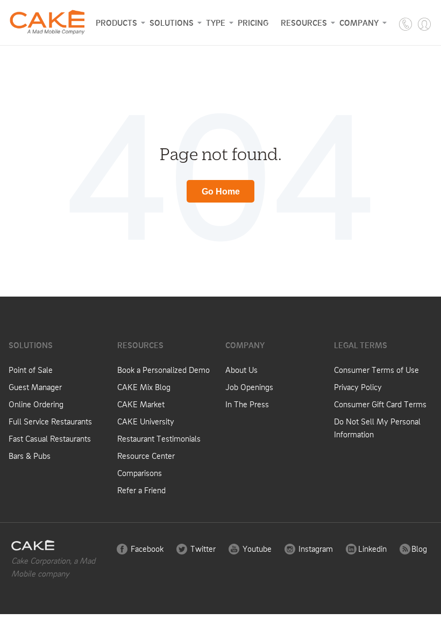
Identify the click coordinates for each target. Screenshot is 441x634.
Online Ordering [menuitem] (36, 404)
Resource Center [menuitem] (146, 455)
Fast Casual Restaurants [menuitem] (50, 438)
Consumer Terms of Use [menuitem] (376, 369)
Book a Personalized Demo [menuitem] (163, 369)
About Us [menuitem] (241, 369)
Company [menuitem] (359, 22)
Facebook (146, 548)
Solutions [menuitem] (172, 22)
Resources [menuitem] (304, 22)
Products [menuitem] (116, 22)
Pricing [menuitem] (253, 22)
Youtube (256, 548)
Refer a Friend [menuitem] (141, 490)
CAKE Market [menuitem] (141, 404)
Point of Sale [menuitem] (31, 369)
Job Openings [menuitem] (249, 386)
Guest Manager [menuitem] (35, 386)
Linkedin (371, 548)
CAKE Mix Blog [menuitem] (143, 386)
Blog (418, 548)
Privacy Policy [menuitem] (358, 386)
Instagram (314, 548)
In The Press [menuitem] (247, 404)
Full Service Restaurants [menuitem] (50, 421)
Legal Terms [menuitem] (360, 345)
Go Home (221, 191)
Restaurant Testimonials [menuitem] (159, 438)
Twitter (202, 548)
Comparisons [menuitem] (139, 472)
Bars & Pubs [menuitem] (30, 455)
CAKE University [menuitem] (145, 421)
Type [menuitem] (215, 22)
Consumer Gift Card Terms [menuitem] (380, 404)
